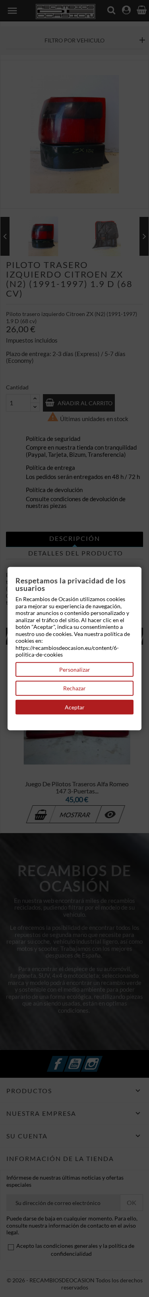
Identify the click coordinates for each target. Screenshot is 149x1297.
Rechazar (74, 688)
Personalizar (74, 669)
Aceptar (75, 706)
